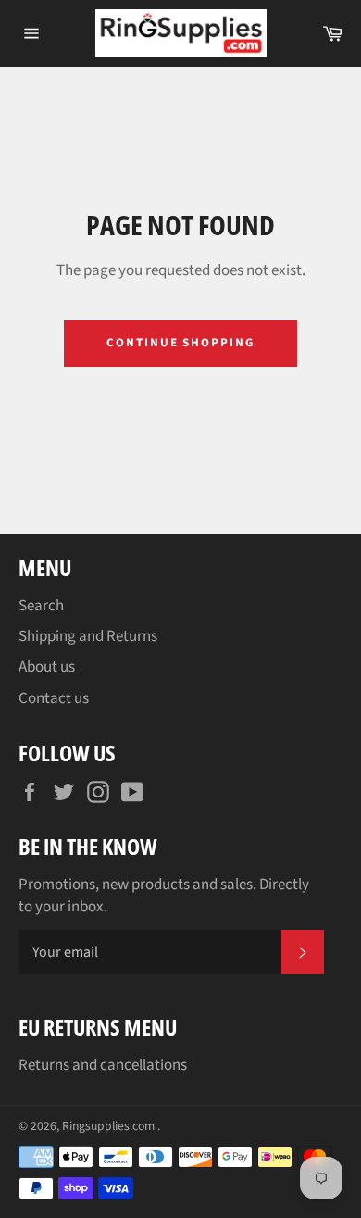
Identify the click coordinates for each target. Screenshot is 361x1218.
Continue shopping (180, 342)
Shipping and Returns (88, 636)
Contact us (54, 698)
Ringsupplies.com (109, 1126)
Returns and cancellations (103, 1065)
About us (47, 667)
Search (41, 606)
